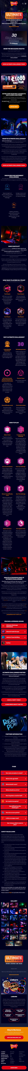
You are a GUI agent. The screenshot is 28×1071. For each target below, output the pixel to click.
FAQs (11, 1056)
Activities (3, 1053)
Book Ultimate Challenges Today (14, 64)
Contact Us (12, 1059)
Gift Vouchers (12, 1051)
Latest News (12, 1053)
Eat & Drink (3, 1063)
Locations (3, 1051)
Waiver (20, 1058)
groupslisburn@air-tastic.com (14, 614)
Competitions (12, 1061)
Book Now (14, 1067)
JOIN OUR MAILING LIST (14, 1037)
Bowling (5, 600)
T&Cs (10, 892)
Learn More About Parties (14, 704)
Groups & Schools (5, 1056)
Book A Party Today (14, 700)
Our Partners (12, 1062)
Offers (2, 1061)
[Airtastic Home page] (14, 3)
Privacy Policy (21, 1056)
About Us (11, 1058)
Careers (20, 1059)
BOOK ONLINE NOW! (14, 26)
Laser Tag (23, 600)
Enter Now (14, 106)
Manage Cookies (21, 1061)
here (25, 610)
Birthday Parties (4, 1055)
